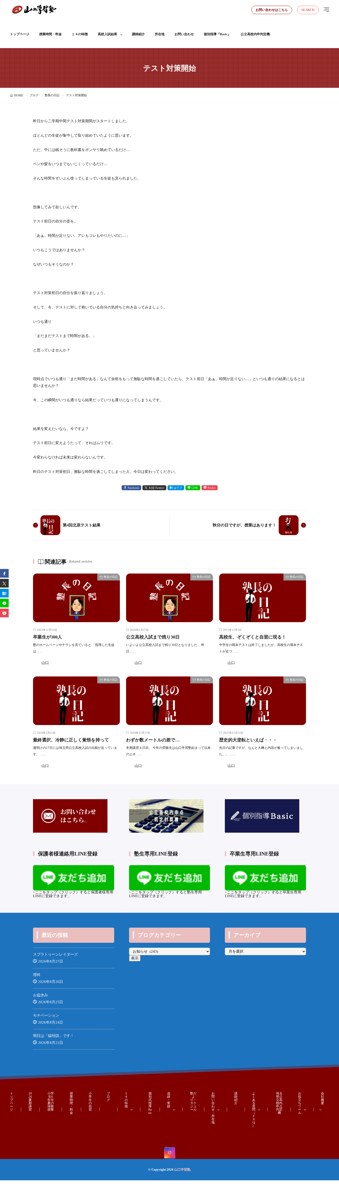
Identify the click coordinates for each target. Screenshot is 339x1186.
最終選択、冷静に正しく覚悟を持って (71, 739)
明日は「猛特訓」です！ (53, 1036)
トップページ (19, 34)
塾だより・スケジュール (193, 1101)
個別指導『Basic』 (217, 34)
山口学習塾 (182, 1169)
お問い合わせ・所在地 (213, 1108)
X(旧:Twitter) (156, 487)
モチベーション (46, 1015)
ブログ (34, 95)
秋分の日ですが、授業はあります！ (244, 525)
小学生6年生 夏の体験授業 (50, 1101)
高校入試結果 (107, 34)
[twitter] (4, 583)
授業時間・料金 (50, 34)
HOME (18, 95)
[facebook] (4, 573)
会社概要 (322, 1098)
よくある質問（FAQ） (253, 1109)
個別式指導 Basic (150, 1103)
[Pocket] (4, 612)
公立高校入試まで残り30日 (153, 637)
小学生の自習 (90, 1101)
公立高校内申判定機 (255, 34)
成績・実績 (168, 1100)
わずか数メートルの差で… (153, 739)
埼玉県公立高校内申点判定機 (279, 1103)
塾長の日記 (52, 95)
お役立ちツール (299, 1103)
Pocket (211, 487)
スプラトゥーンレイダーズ (55, 954)
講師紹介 (138, 34)
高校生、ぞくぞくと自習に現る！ (252, 637)
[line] (4, 603)
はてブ (178, 487)
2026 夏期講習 (30, 1101)
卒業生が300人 (47, 637)
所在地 (160, 34)
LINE (195, 487)
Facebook (133, 487)
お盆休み (40, 995)
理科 (36, 975)
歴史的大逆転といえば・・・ (248, 739)
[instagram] (169, 1153)
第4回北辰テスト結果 (82, 525)
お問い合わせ (184, 34)
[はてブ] (4, 593)
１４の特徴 (80, 34)
